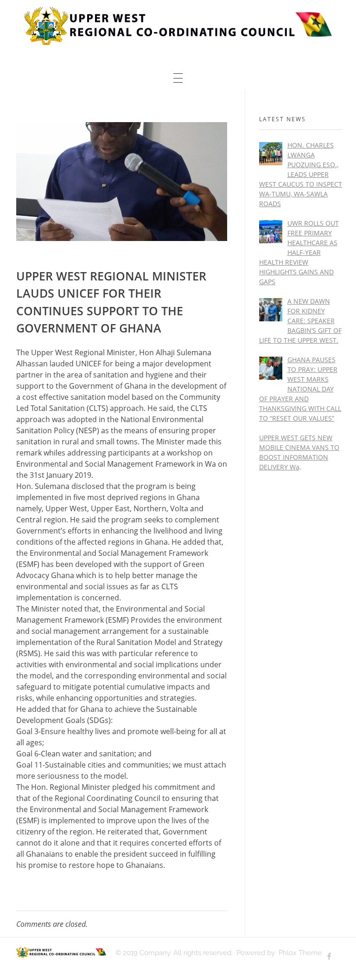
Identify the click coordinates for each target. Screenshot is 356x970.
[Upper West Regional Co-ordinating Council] (178, 26)
